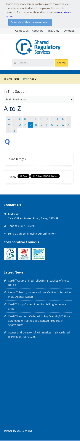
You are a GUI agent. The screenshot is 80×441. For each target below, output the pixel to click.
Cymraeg (69, 30)
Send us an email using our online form (32, 233)
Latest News (13, 272)
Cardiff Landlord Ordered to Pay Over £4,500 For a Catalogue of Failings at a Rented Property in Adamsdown (39, 321)
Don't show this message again (30, 22)
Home (24, 78)
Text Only (53, 30)
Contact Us (22, 30)
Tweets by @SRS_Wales (18, 430)
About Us (37, 30)
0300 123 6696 (26, 226)
